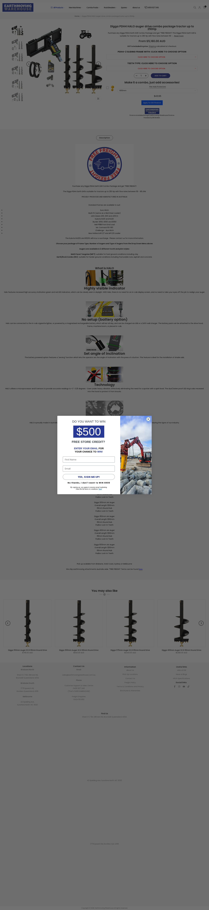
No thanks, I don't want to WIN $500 (89, 483)
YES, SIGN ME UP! (89, 477)
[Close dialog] (148, 419)
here (100, 489)
